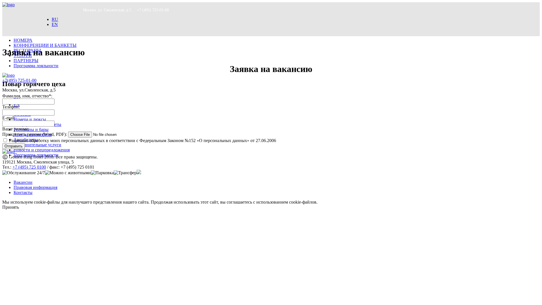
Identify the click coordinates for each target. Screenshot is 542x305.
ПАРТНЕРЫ (26, 60)
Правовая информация (35, 187)
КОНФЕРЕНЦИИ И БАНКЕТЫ (45, 45)
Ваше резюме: (15, 129)
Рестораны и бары (31, 129)
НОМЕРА (23, 40)
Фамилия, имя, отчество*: (27, 95)
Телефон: (11, 106)
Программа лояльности (36, 65)
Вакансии (23, 182)
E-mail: (8, 118)
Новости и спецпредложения (42, 149)
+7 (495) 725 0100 (29, 167)
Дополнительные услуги (37, 144)
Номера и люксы (30, 119)
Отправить (14, 146)
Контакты (23, 192)
